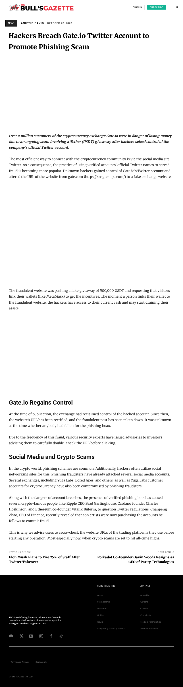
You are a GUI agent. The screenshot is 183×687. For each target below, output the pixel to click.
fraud (59, 437)
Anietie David (32, 23)
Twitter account (150, 171)
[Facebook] (51, 636)
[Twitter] (21, 636)
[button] (177, 7)
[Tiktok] (61, 636)
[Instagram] (41, 636)
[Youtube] (31, 636)
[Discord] (11, 636)
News (11, 23)
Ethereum (43, 509)
